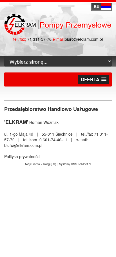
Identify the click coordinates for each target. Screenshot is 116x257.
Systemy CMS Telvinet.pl (75, 164)
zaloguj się (50, 164)
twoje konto (32, 164)
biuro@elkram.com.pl (84, 39)
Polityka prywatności (22, 156)
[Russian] (101, 6)
